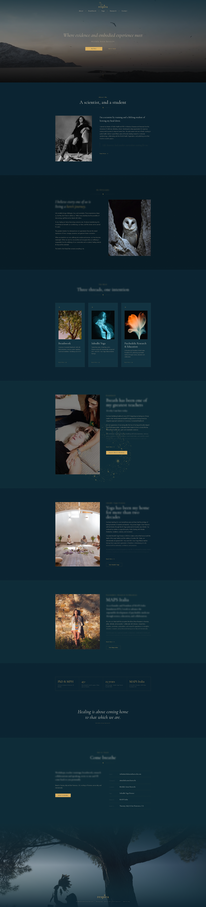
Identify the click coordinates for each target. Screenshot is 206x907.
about (81, 11)
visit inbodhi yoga (114, 565)
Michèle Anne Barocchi (122, 787)
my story (93, 48)
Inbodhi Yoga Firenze (121, 793)
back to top (126, 901)
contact (124, 11)
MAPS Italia (118, 800)
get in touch (112, 48)
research (113, 11)
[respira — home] (103, 6)
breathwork (92, 11)
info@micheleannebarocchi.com (125, 774)
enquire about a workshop (116, 452)
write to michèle (63, 795)
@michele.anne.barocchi (122, 780)
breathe (103, 72)
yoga (103, 11)
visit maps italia (113, 647)
